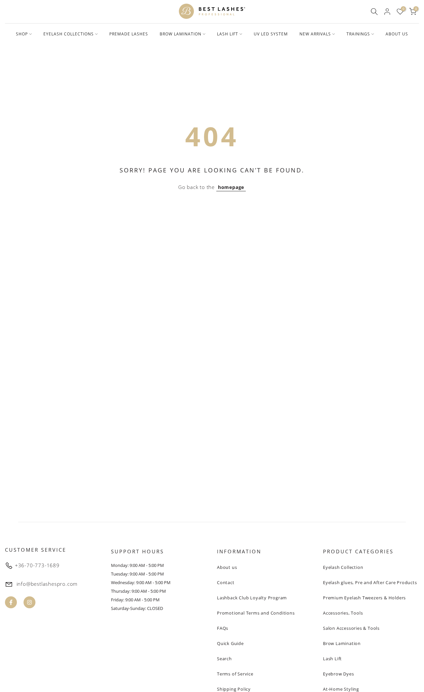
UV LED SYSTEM (271, 34)
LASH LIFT (227, 34)
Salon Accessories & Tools (351, 628)
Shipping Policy (234, 689)
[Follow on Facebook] (11, 602)
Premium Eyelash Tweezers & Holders (364, 598)
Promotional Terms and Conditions (256, 613)
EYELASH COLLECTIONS (68, 34)
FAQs (222, 628)
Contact (226, 582)
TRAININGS (358, 34)
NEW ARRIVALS (315, 34)
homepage (231, 187)
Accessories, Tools (343, 613)
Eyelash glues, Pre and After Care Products (370, 582)
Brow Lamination (342, 643)
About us (227, 567)
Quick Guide (230, 643)
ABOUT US (397, 34)
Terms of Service (235, 674)
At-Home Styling (341, 689)
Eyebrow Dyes (338, 674)
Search (224, 659)
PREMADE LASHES (128, 34)
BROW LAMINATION (180, 34)
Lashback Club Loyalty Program (252, 598)
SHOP (22, 34)
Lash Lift (332, 659)
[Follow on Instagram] (29, 602)
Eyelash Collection (343, 567)
